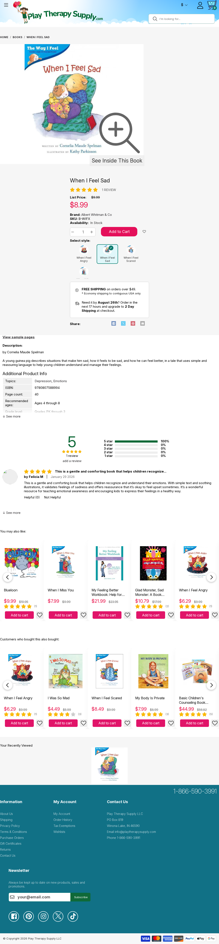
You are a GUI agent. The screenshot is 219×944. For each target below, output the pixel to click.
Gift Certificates (10, 843)
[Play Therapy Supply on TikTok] (75, 920)
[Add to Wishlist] (39, 615)
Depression (43, 381)
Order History (62, 820)
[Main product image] (72, 163)
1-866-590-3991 (195, 791)
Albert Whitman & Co (96, 215)
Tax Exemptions (64, 826)
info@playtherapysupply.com (135, 832)
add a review (72, 461)
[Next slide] (211, 577)
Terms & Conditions (13, 832)
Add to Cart (119, 231)
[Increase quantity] (92, 232)
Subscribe (81, 897)
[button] (73, 232)
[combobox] (186, 19)
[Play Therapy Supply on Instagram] (45, 920)
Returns (5, 849)
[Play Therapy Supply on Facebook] (16, 920)
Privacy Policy (10, 826)
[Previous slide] (7, 577)
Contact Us (7, 855)
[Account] (200, 5)
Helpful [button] (32, 497)
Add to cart (19, 615)
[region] (72, 105)
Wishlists (59, 832)
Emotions (60, 381)
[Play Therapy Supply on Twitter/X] (60, 920)
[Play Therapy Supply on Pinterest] (30, 920)
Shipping (6, 820)
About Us (6, 814)
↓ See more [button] (12, 416)
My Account (61, 814)
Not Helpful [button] (52, 497)
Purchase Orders (12, 838)
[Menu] (6, 5)
